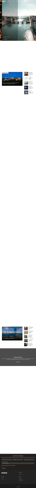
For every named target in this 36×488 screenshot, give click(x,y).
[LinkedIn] (31, 1)
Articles (2, 478)
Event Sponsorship (21, 474)
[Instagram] (30, 1)
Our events (20, 473)
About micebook (20, 478)
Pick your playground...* (5, 461)
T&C (23, 485)
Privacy (26, 485)
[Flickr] (32, 1)
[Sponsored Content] (12, 85)
